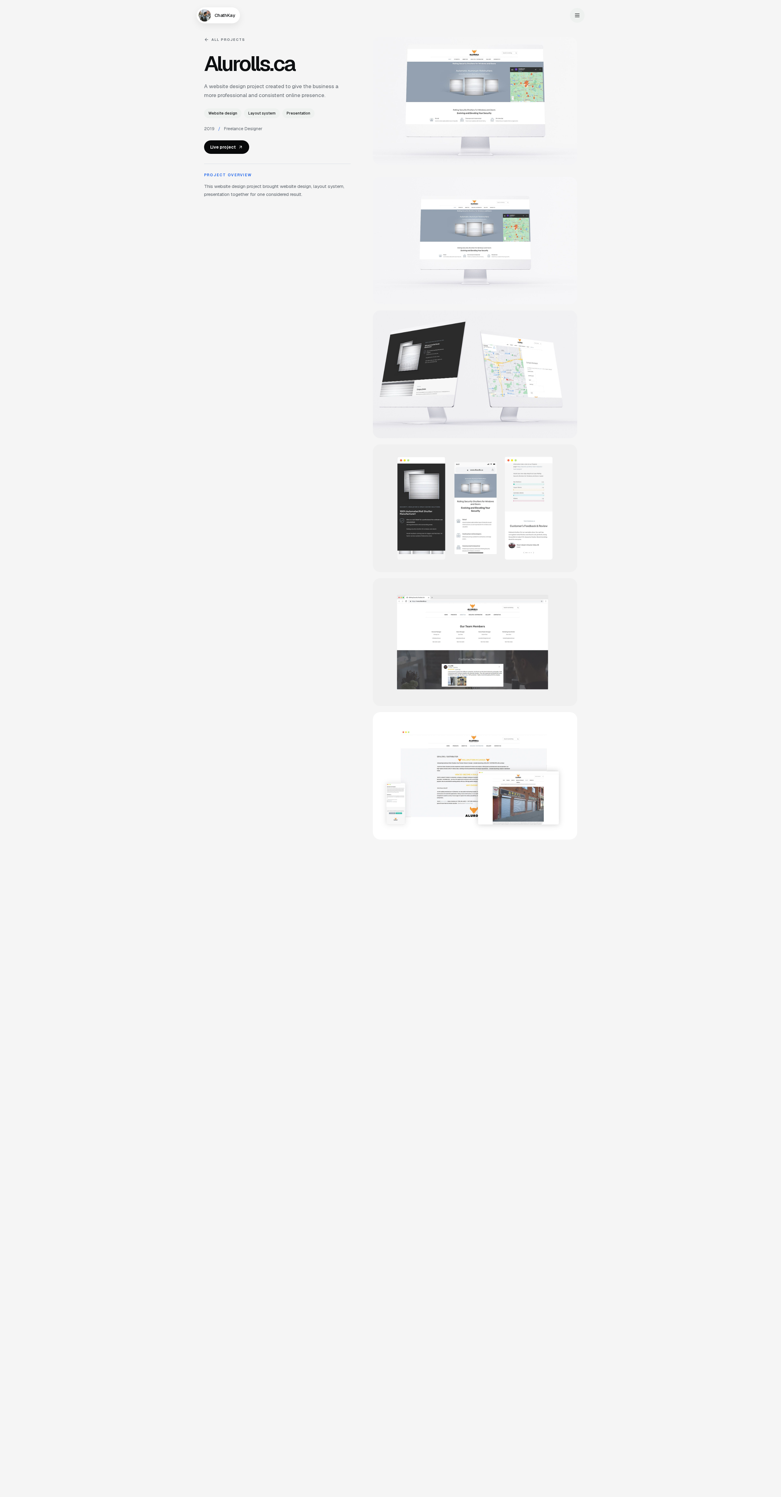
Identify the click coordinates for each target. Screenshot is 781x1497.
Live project (223, 147)
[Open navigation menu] (577, 15)
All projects (228, 39)
